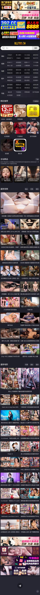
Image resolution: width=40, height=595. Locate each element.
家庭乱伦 (18, 84)
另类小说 (18, 88)
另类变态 (35, 73)
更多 (37, 189)
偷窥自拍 (9, 77)
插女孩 (10, 92)
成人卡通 (27, 70)
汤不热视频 (35, 92)
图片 (2, 79)
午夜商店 (18, 92)
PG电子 (10, 55)
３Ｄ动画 (35, 62)
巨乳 (32, 189)
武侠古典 (35, 84)
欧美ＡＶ (27, 62)
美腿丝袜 (9, 80)
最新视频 (4, 189)
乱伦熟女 (27, 73)
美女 (26, 189)
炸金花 (18, 58)
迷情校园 (9, 88)
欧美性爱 (35, 70)
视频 (2, 64)
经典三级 (18, 73)
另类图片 (35, 80)
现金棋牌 (27, 58)
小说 (2, 86)
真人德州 (18, 55)
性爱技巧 (35, 88)
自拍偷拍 (18, 62)
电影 (2, 71)
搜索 (35, 48)
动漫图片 (35, 77)
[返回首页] (37, 591)
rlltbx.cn (20, 43)
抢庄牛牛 (35, 58)
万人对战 (27, 55)
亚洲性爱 (9, 70)
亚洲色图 (18, 77)
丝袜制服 (18, 65)
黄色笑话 (27, 88)
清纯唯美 (18, 80)
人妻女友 (27, 84)
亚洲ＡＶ (9, 62)
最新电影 (4, 364)
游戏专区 (35, 55)
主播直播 (27, 65)
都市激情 (9, 84)
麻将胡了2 (10, 58)
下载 (37, 159)
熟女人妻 (9, 65)
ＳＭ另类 (35, 65)
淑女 (32, 364)
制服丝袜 (9, 73)
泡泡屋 (18, 95)
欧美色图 (27, 77)
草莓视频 (27, 92)
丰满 (26, 364)
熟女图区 (27, 80)
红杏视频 (9, 95)
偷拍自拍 (18, 70)
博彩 (2, 56)
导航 (2, 93)
